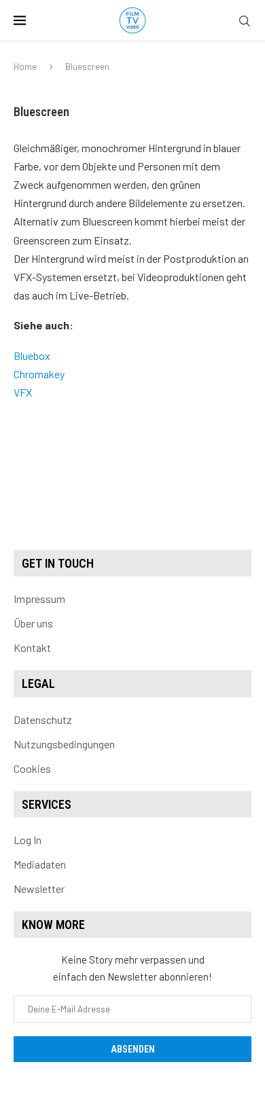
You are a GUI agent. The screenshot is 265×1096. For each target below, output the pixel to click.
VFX (23, 392)
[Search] (244, 21)
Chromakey (39, 373)
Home (25, 66)
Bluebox (32, 355)
